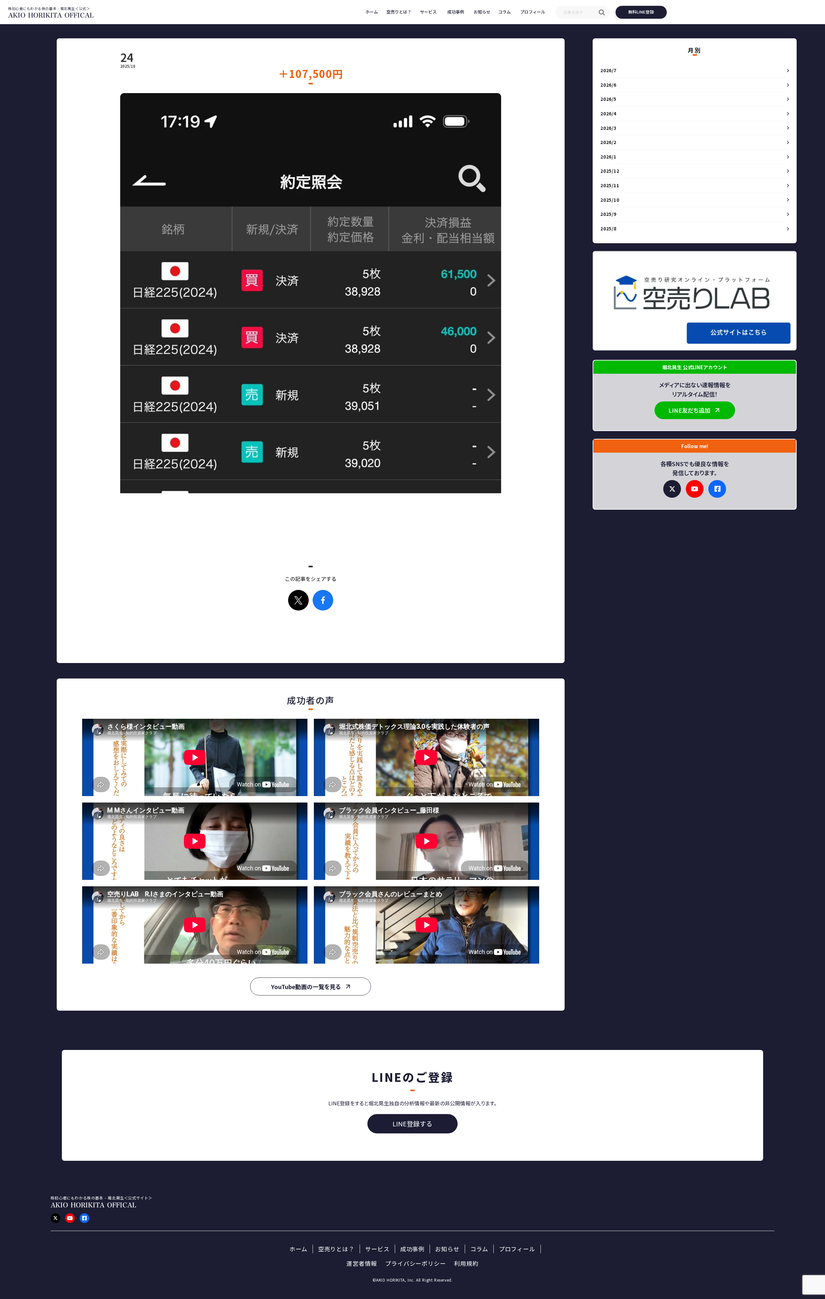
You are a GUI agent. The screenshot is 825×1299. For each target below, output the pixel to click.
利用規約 (466, 1263)
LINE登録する (412, 1123)
